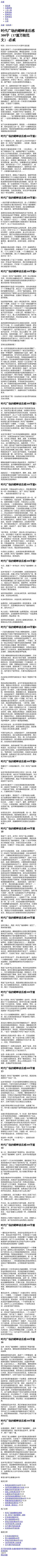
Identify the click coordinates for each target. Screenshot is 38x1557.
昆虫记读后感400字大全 (14, 1521)
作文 (6, 19)
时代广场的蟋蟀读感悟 (13, 1513)
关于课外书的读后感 (12, 1526)
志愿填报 (8, 8)
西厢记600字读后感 (12, 1489)
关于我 (3, 1549)
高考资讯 (8, 17)
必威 (2, 2)
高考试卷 (8, 12)
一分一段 (8, 10)
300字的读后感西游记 (13, 1496)
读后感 (7, 6)
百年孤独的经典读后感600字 (15, 1498)
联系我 (8, 1549)
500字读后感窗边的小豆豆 (14, 1487)
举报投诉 (27, 1549)
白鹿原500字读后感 (12, 1494)
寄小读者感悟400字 (12, 1519)
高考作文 (8, 14)
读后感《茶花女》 (12, 1505)
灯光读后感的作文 (12, 1517)
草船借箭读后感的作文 (13, 1500)
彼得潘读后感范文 (12, 1503)
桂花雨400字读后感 (12, 1528)
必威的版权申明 (18, 1549)
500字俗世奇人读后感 (13, 1524)
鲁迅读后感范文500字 (13, 1485)
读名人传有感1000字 (12, 1492)
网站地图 (4, 1555)
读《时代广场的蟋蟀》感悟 (15, 1515)
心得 (6, 21)
